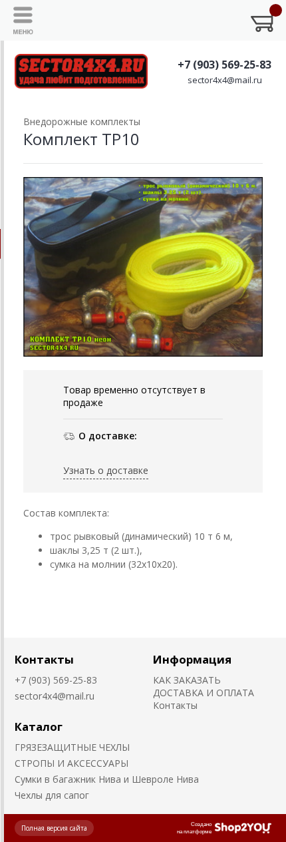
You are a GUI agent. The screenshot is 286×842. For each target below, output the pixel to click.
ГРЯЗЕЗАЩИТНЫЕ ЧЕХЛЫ (72, 747)
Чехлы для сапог (52, 795)
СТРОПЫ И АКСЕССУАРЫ (71, 763)
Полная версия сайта (54, 828)
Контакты (44, 659)
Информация (192, 659)
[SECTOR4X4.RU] (81, 71)
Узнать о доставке (105, 470)
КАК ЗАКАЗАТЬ (187, 680)
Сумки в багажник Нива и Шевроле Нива (107, 779)
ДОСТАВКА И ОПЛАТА (203, 692)
